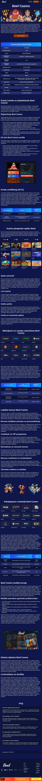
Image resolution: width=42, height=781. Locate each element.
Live (15, 239)
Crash (25, 239)
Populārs (5, 239)
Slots (36, 239)
